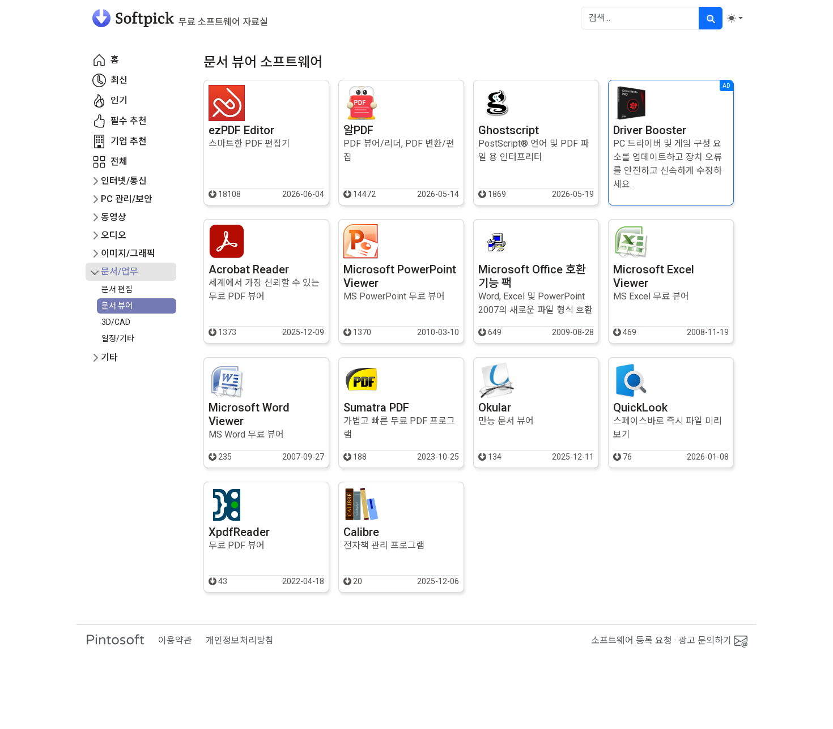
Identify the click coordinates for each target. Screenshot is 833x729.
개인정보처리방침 (240, 640)
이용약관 (175, 640)
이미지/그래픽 (128, 253)
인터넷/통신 (124, 180)
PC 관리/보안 (126, 199)
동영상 (113, 217)
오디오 (113, 235)
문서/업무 (119, 271)
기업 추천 (128, 141)
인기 (119, 100)
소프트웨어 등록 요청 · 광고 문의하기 (662, 640)
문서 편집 (117, 289)
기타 (109, 357)
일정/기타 (117, 338)
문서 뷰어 (117, 305)
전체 (119, 161)
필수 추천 (128, 120)
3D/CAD (115, 322)
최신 (119, 80)
